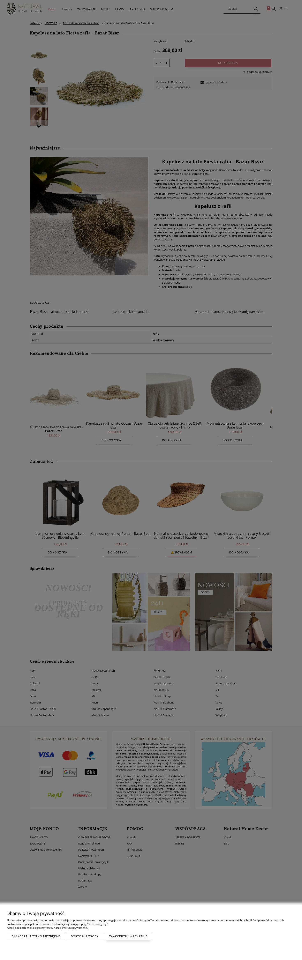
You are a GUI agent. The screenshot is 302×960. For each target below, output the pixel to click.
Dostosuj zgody (85, 936)
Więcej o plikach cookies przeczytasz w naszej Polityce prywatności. (47, 928)
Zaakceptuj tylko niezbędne (36, 936)
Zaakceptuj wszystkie (128, 936)
